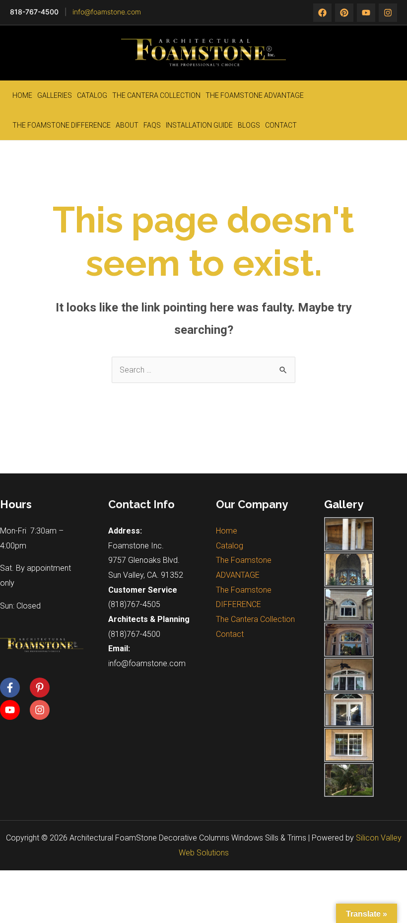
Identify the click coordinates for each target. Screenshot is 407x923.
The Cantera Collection (156, 95)
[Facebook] (322, 12)
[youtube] (14, 710)
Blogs (249, 125)
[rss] (388, 12)
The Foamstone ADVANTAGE (254, 95)
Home (22, 95)
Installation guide (199, 125)
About (127, 125)
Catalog (92, 95)
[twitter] (344, 12)
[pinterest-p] (44, 687)
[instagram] (366, 12)
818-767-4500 (34, 11)
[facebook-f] (14, 687)
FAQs (152, 125)
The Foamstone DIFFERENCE (61, 125)
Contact (281, 125)
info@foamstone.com (106, 11)
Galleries (54, 95)
